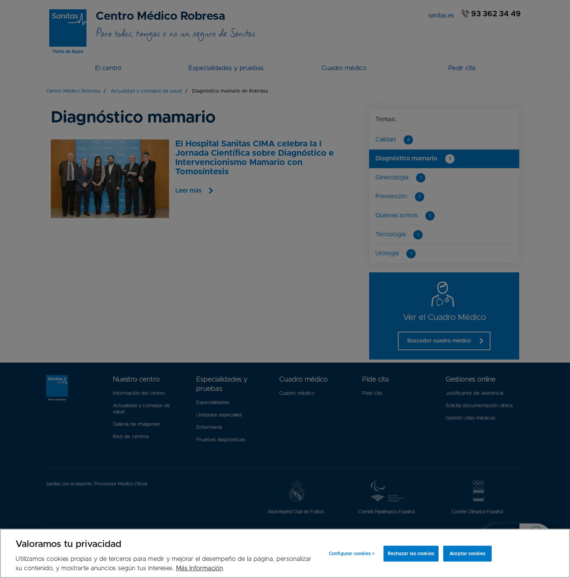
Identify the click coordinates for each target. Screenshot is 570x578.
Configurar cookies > (352, 553)
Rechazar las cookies (411, 553)
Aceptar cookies (467, 553)
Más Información (199, 568)
